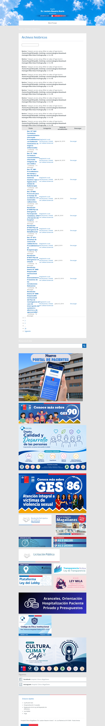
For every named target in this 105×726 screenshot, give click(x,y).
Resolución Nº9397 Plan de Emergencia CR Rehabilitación (32, 229)
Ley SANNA (27, 711)
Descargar (73, 141)
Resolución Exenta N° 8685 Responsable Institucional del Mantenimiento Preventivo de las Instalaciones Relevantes (33, 276)
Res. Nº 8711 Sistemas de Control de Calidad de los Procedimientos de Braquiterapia (33, 243)
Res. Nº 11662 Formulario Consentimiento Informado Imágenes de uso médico (33, 158)
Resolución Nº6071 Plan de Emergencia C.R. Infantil (33, 258)
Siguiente (28, 331)
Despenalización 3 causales (32, 705)
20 (25, 328)
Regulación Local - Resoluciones (45, 140)
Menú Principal (52, 23)
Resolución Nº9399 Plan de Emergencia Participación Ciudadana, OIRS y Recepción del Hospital (33, 213)
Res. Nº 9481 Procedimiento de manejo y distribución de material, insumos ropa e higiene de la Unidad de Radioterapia (33, 177)
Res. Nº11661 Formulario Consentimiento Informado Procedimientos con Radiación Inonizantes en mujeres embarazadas (33, 139)
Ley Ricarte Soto (28, 703)
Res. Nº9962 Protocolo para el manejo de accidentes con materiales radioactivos (33, 196)
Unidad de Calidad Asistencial (46, 142)
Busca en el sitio (25, 341)
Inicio (21, 29)
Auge (25, 713)
